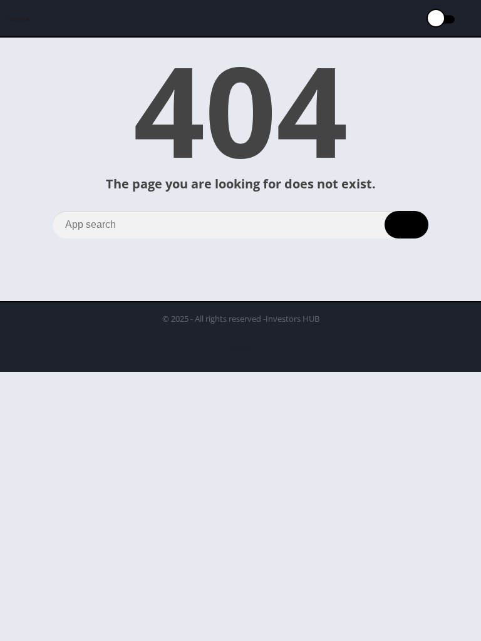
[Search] (406, 224)
